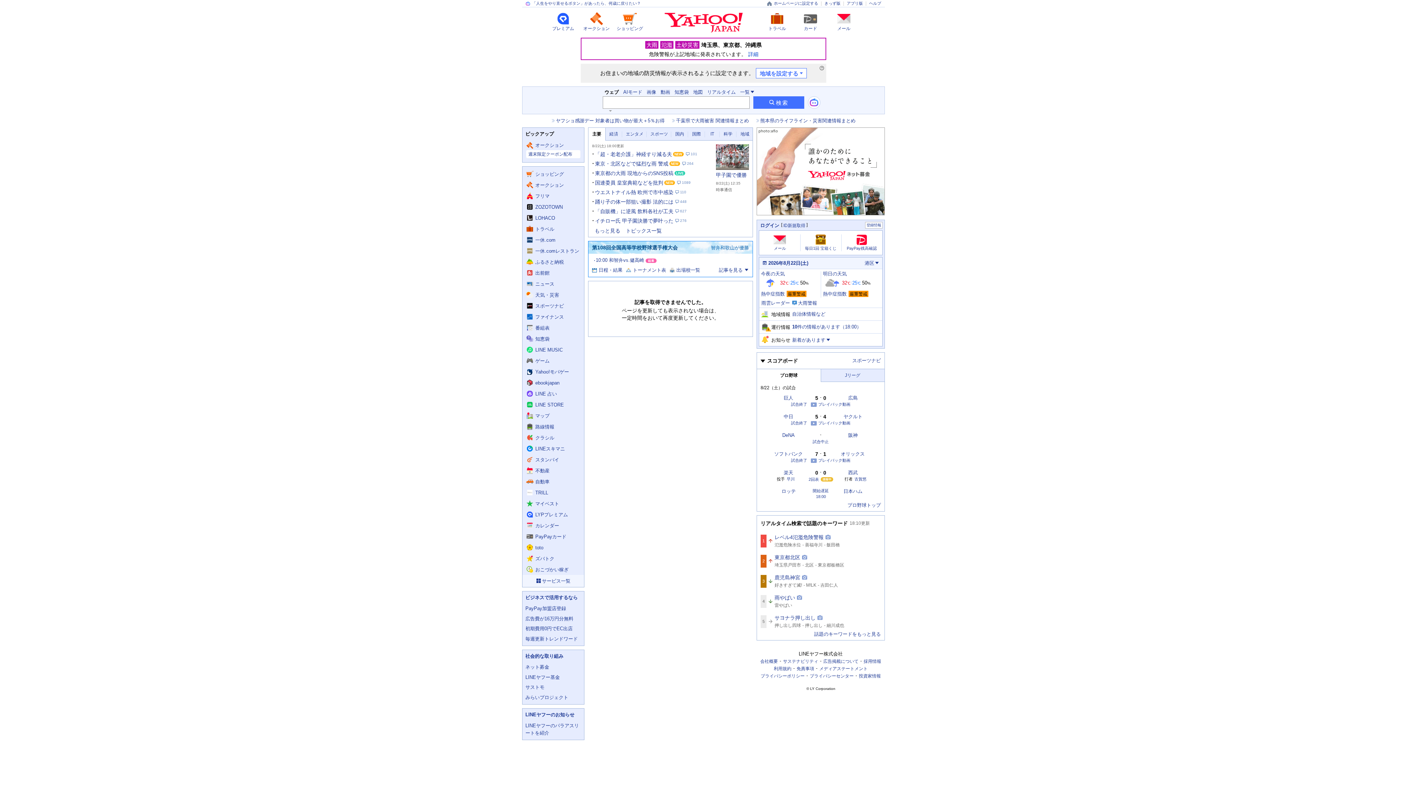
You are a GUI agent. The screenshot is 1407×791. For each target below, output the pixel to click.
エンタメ (634, 134)
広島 (853, 398)
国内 (679, 134)
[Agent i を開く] (814, 102)
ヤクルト (853, 416)
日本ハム (853, 491)
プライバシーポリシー (783, 676)
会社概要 (769, 661)
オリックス (853, 454)
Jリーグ (852, 375)
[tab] (596, 134)
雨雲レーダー (775, 303)
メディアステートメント (843, 668)
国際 (696, 134)
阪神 (853, 435)
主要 (596, 134)
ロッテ (789, 491)
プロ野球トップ (864, 505)
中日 (788, 416)
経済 (613, 134)
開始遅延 (821, 491)
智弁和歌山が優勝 (730, 247)
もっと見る (607, 230)
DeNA (788, 435)
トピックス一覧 (644, 230)
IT (712, 134)
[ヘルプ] (821, 68)
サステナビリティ (800, 661)
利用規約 (782, 668)
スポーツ (659, 134)
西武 (853, 472)
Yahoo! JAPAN (704, 23)
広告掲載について (840, 661)
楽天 (788, 472)
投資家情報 (870, 676)
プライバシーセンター (832, 676)
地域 (745, 134)
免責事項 (805, 668)
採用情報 (872, 661)
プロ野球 (789, 375)
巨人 (788, 398)
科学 (728, 134)
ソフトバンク (788, 454)
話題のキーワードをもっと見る (847, 634)
